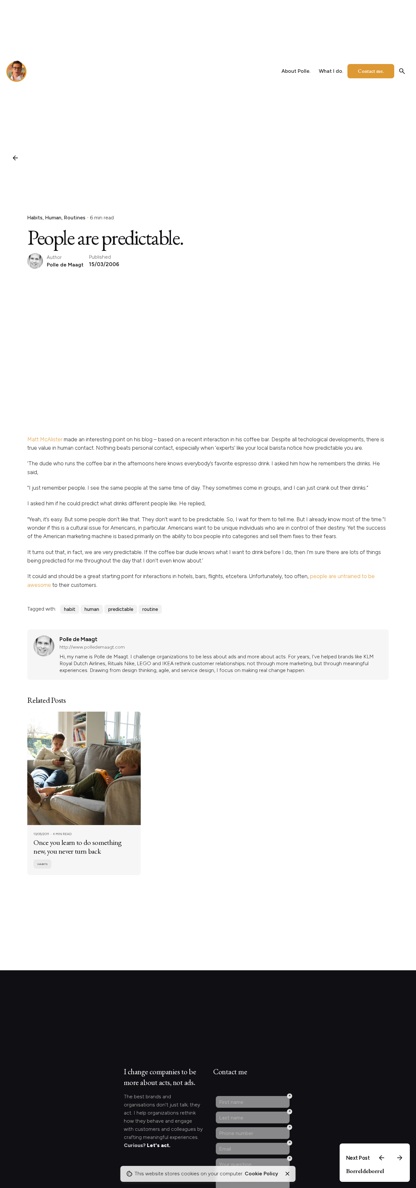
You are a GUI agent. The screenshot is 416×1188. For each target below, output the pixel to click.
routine (150, 609)
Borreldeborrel (365, 1171)
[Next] (400, 1158)
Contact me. (371, 71)
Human (53, 217)
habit (69, 609)
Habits (35, 217)
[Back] (15, 158)
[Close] (287, 1173)
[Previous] (381, 1158)
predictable (120, 609)
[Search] (402, 71)
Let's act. (158, 1145)
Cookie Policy (261, 1173)
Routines (74, 217)
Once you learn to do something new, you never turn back (77, 846)
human (91, 609)
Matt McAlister (44, 439)
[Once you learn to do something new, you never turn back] (84, 768)
